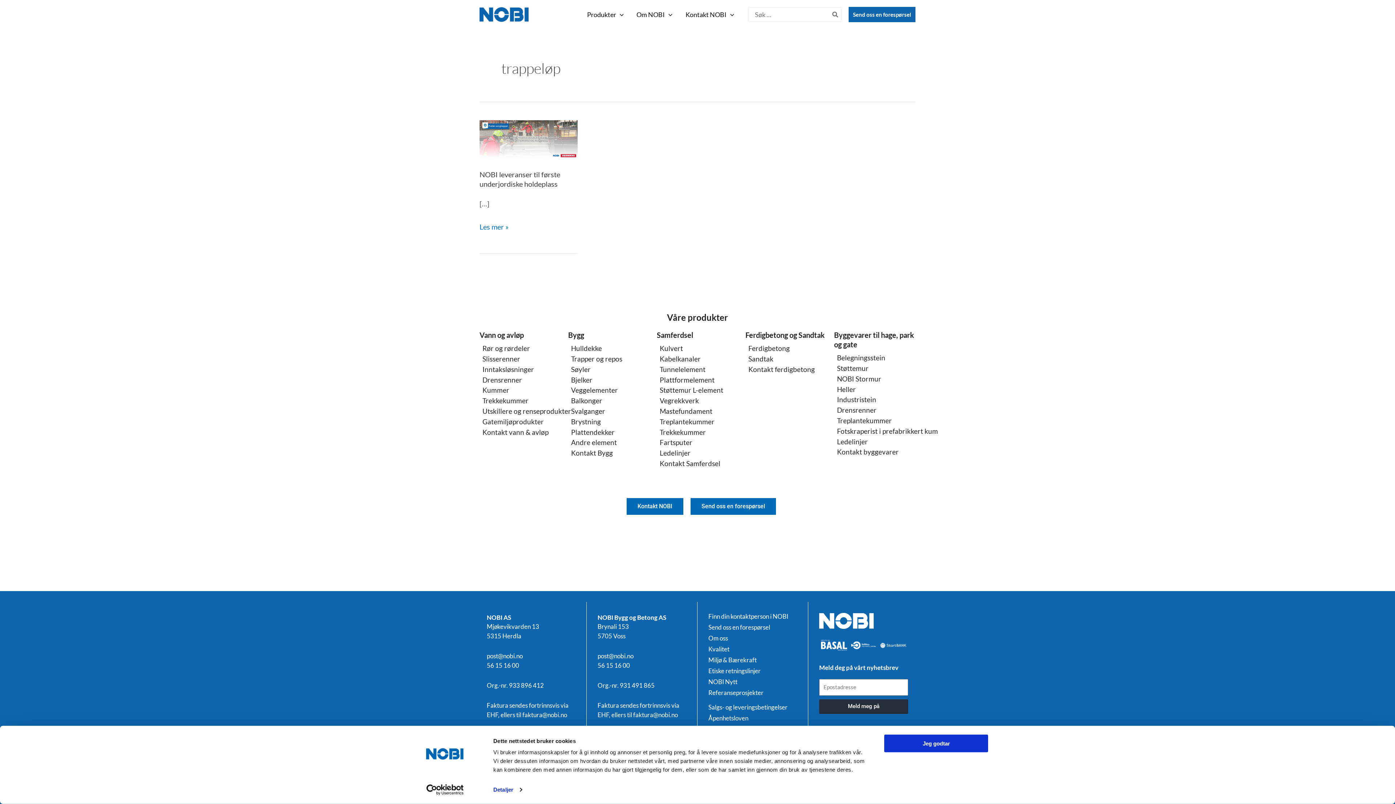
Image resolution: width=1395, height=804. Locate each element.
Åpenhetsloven (728, 718)
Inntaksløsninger (508, 369)
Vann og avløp (502, 335)
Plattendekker (593, 432)
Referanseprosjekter (736, 692)
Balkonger (586, 400)
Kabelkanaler (680, 359)
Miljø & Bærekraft (732, 660)
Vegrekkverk (679, 400)
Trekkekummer (505, 400)
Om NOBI (650, 15)
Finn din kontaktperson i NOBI (748, 616)
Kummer (495, 390)
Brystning (586, 421)
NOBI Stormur (859, 379)
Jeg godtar (936, 743)
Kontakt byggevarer (868, 452)
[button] (620, 14)
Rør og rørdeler (506, 348)
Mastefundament (686, 411)
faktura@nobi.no (544, 715)
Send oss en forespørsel (882, 14)
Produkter (601, 15)
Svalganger (588, 411)
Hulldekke (586, 348)
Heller (846, 389)
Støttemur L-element (691, 390)
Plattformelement (687, 380)
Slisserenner (501, 359)
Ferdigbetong (769, 348)
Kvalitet (718, 649)
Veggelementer (594, 390)
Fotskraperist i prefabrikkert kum (887, 431)
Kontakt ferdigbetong (781, 369)
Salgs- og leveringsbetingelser (748, 707)
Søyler (581, 369)
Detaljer (503, 790)
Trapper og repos (596, 359)
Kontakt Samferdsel (690, 463)
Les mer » (494, 226)
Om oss (718, 638)
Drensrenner (502, 380)
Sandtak (760, 359)
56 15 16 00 (503, 665)
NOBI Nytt (722, 682)
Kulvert (671, 348)
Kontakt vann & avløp (515, 432)
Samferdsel (675, 335)
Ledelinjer (675, 453)
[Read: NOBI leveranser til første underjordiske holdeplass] (529, 138)
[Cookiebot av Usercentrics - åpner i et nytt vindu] (445, 789)
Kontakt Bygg (592, 453)
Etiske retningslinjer (734, 671)
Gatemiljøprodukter (513, 421)
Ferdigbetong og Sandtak (785, 335)
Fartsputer (676, 442)
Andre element (594, 442)
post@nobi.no (505, 656)
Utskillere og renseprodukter (526, 411)
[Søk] (835, 14)
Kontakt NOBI (706, 15)
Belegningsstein (861, 357)
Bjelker (582, 380)
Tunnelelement (682, 369)
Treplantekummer (687, 421)
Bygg (576, 335)
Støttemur (853, 368)
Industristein (856, 399)
